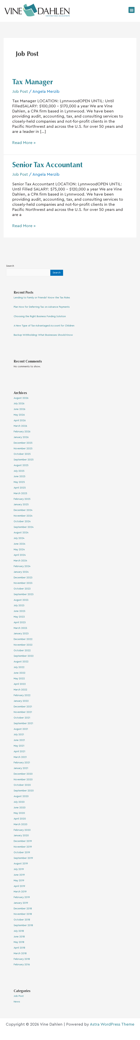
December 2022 (23, 639)
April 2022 (20, 684)
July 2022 (19, 667)
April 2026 (20, 420)
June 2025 (19, 476)
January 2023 (21, 633)
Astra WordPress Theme (112, 1024)
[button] (132, 10)
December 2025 (23, 443)
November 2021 (23, 712)
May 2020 (19, 813)
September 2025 (24, 459)
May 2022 (19, 678)
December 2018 (23, 908)
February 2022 (22, 695)
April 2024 (20, 555)
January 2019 (21, 903)
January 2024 (21, 572)
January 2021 (21, 768)
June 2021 (19, 740)
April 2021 (19, 751)
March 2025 (20, 493)
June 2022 (19, 673)
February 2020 (22, 830)
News (17, 1001)
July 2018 (19, 931)
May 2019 (19, 880)
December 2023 (23, 577)
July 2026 (19, 403)
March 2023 (20, 628)
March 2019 (20, 891)
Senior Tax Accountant (47, 165)
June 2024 (19, 544)
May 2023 (19, 617)
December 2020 (23, 774)
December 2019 (23, 841)
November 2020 (23, 779)
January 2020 (21, 835)
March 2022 (20, 689)
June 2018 (19, 936)
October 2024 (22, 521)
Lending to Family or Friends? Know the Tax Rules (42, 297)
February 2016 (22, 964)
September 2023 (24, 594)
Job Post (20, 91)
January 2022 (21, 701)
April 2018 (19, 947)
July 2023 (19, 605)
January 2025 (21, 504)
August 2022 (21, 661)
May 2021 (19, 746)
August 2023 (21, 600)
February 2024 (22, 566)
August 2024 (21, 532)
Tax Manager (32, 82)
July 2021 (19, 734)
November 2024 (23, 516)
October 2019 (22, 852)
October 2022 (22, 650)
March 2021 (20, 757)
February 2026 (22, 431)
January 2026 (21, 437)
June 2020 (20, 807)
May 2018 (19, 942)
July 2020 (19, 802)
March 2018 (20, 953)
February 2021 (22, 762)
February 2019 (22, 897)
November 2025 (23, 448)
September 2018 (23, 925)
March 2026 (20, 426)
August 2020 (21, 796)
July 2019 (19, 869)
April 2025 (20, 487)
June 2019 (19, 875)
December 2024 (23, 510)
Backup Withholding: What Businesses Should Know (43, 335)
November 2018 (23, 914)
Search (10, 266)
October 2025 (22, 454)
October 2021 (22, 717)
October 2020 (22, 785)
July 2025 (19, 471)
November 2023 (23, 583)
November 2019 (23, 847)
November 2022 (23, 645)
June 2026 (19, 409)
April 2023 (20, 622)
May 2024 (19, 549)
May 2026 (19, 415)
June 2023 (19, 611)
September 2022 (24, 656)
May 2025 (19, 482)
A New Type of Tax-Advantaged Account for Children (44, 325)
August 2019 (21, 863)
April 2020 (20, 818)
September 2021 (23, 723)
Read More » (24, 142)
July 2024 (19, 538)
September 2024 (24, 527)
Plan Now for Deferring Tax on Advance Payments (42, 307)
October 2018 (22, 919)
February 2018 (22, 959)
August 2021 (21, 729)
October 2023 (22, 588)
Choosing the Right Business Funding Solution (40, 316)
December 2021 (23, 706)
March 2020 (20, 824)
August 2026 (21, 398)
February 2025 (22, 499)
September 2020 (24, 790)
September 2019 (23, 858)
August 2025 (21, 465)
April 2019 (19, 886)
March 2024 (20, 560)
